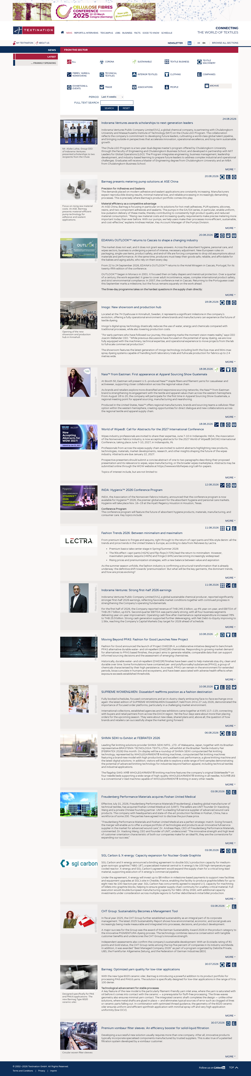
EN (204, 43)
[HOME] (62, 32)
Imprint (53, 1071)
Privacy (41, 1071)
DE (198, 43)
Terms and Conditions (23, 1071)
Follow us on (206, 1067)
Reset (126, 108)
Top (231, 1067)
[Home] (34, 35)
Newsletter (175, 43)
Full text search (86, 102)
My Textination (24, 43)
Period (94, 97)
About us (44, 43)
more (229, 169)
